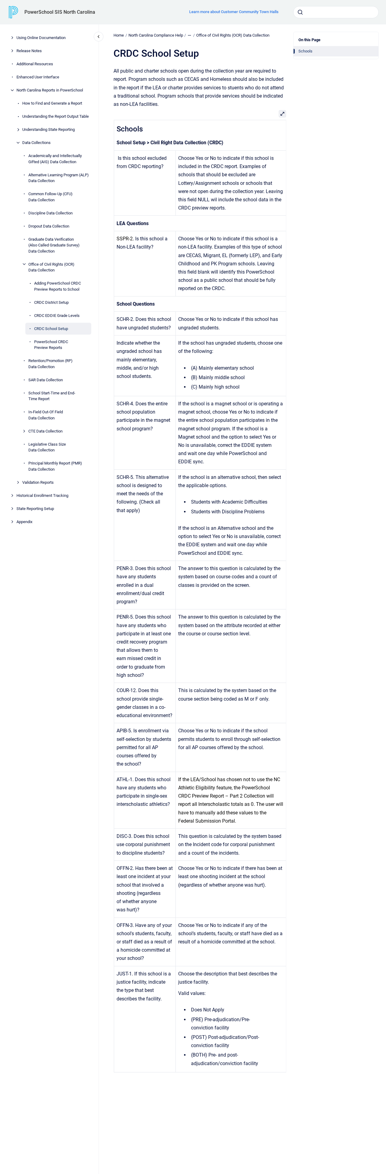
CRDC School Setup (51, 328)
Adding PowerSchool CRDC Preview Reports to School (57, 286)
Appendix (24, 521)
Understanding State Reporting (48, 129)
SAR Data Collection (45, 379)
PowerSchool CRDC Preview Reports (51, 344)
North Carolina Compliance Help (155, 35)
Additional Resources (34, 64)
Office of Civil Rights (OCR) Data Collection (51, 267)
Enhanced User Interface (37, 77)
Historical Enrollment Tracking (42, 495)
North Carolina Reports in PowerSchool (49, 90)
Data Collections (36, 142)
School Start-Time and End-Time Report (51, 395)
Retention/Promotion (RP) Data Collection (50, 363)
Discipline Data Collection (50, 212)
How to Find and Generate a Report (52, 103)
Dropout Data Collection (48, 226)
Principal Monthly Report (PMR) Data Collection (55, 466)
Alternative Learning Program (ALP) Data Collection (58, 177)
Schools (305, 51)
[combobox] (336, 12)
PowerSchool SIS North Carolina (59, 12)
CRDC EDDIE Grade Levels (57, 315)
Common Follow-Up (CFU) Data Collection (50, 197)
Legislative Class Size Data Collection (47, 447)
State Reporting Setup (35, 508)
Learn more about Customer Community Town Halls (234, 11)
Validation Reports (38, 482)
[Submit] (300, 12)
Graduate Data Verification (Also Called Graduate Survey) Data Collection (54, 245)
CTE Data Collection (45, 431)
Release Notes (29, 50)
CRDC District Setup (51, 302)
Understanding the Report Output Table (55, 116)
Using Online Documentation (41, 37)
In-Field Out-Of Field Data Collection (45, 415)
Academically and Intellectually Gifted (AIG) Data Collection (55, 158)
